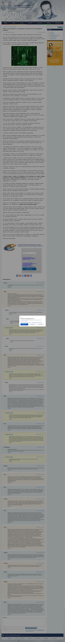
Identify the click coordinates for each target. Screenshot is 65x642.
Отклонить (32, 324)
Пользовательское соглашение (37, 322)
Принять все (24, 324)
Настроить (40, 324)
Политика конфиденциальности (25, 322)
